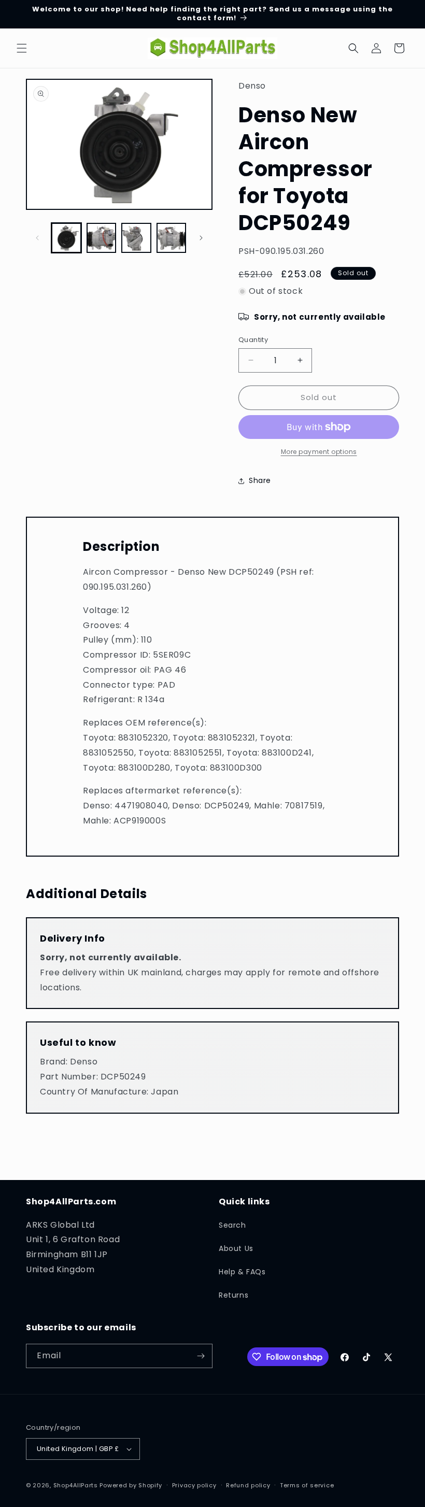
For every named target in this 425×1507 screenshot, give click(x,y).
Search (232, 1225)
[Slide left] (37, 237)
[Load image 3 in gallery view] (136, 238)
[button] (21, 48)
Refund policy (248, 1485)
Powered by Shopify (131, 1485)
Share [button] (260, 480)
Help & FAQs (242, 1272)
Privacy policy (194, 1485)
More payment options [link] (319, 451)
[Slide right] (201, 237)
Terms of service (307, 1485)
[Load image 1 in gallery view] (66, 238)
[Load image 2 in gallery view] (102, 238)
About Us (236, 1248)
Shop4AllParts (75, 1485)
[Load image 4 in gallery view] (172, 238)
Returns (233, 1295)
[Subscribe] (200, 1356)
